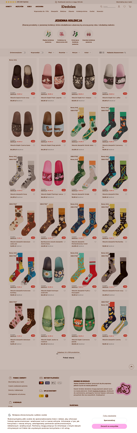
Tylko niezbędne (109, 416)
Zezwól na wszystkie (109, 426)
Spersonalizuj (109, 420)
